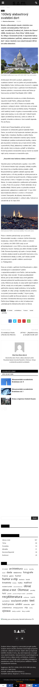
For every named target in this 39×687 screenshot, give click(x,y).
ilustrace (21, 579)
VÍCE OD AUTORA (7, 374)
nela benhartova (17, 586)
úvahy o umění (16, 611)
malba (20, 583)
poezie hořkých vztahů (19, 593)
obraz (27, 586)
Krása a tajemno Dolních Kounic (24, 399)
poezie (9, 593)
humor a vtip (10, 579)
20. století (5, 569)
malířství (28, 583)
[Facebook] (17, 639)
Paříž (4, 593)
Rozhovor (5, 555)
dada (9, 572)
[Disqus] (19, 438)
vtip (26, 607)
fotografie (28, 572)
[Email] (29, 685)
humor (18, 576)
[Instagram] (22, 639)
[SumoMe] (35, 685)
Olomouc (23, 590)
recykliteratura (12, 597)
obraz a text (9, 590)
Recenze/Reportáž (8, 552)
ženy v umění (26, 611)
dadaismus (18, 573)
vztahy (31, 607)
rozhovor (26, 597)
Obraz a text (6, 540)
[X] (16, 685)
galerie (11, 576)
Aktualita (5, 549)
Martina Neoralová (8, 21)
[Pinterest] (23, 685)
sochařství (6, 601)
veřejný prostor (18, 608)
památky (4, 313)
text (32, 600)
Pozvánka (5, 546)
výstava (6, 611)
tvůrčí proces (8, 604)
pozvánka (29, 593)
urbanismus (7, 607)
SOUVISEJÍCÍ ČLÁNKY (9, 371)
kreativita (6, 583)
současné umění (19, 601)
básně (3, 572)
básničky (31, 569)
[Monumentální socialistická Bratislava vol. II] (6, 381)
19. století (9, 310)
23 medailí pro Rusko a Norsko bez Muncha (8, 334)
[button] (36, 2)
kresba (14, 583)
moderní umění (7, 586)
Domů (2, 7)
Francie (26, 310)
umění (19, 604)
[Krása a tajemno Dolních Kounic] (6, 401)
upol (32, 604)
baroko (26, 569)
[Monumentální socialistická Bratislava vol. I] (6, 391)
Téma (3, 10)
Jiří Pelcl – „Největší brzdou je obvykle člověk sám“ (29, 334)
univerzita (27, 604)
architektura (17, 310)
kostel (31, 310)
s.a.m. (33, 597)
